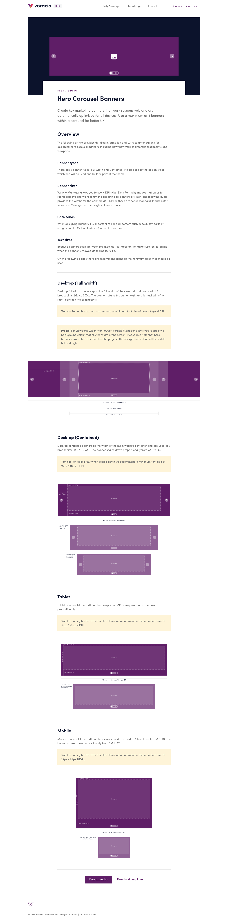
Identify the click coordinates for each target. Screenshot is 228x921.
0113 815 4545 (89, 914)
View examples (98, 879)
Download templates (130, 879)
